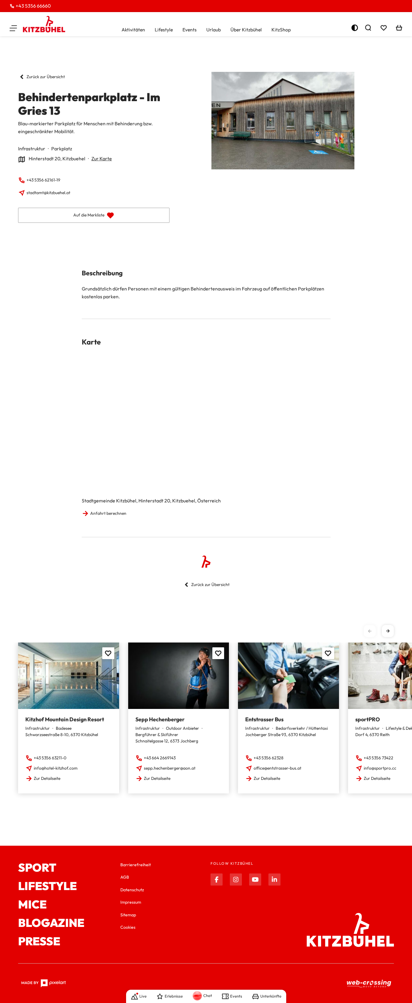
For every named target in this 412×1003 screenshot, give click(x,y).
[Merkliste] (384, 28)
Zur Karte (101, 158)
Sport (37, 867)
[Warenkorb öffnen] (399, 28)
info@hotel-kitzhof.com (56, 768)
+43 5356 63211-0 (50, 758)
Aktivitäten (133, 30)
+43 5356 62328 (269, 758)
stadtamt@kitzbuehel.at (48, 192)
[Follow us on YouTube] (255, 879)
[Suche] (368, 28)
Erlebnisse (174, 996)
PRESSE (39, 941)
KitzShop (281, 30)
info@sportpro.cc (380, 768)
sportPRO (367, 719)
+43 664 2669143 (160, 758)
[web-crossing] (369, 983)
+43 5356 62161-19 (43, 180)
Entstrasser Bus (264, 719)
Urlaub (213, 30)
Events (189, 30)
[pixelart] (44, 983)
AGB (124, 877)
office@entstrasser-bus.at (277, 768)
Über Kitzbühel (246, 30)
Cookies (127, 927)
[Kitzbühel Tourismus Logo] (44, 24)
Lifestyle (164, 30)
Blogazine (51, 923)
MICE (32, 904)
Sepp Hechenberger (160, 719)
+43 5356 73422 (378, 758)
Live (143, 996)
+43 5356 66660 (33, 6)
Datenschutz (132, 889)
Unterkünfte (270, 996)
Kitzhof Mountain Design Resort (64, 719)
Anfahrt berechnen (108, 513)
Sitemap (128, 915)
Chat (207, 995)
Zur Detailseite (47, 778)
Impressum (130, 902)
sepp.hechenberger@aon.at (169, 768)
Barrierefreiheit (135, 864)
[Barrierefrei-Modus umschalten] (355, 28)
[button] (13, 28)
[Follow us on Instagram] (236, 879)
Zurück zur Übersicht (46, 76)
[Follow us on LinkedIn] (274, 879)
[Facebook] (217, 879)
